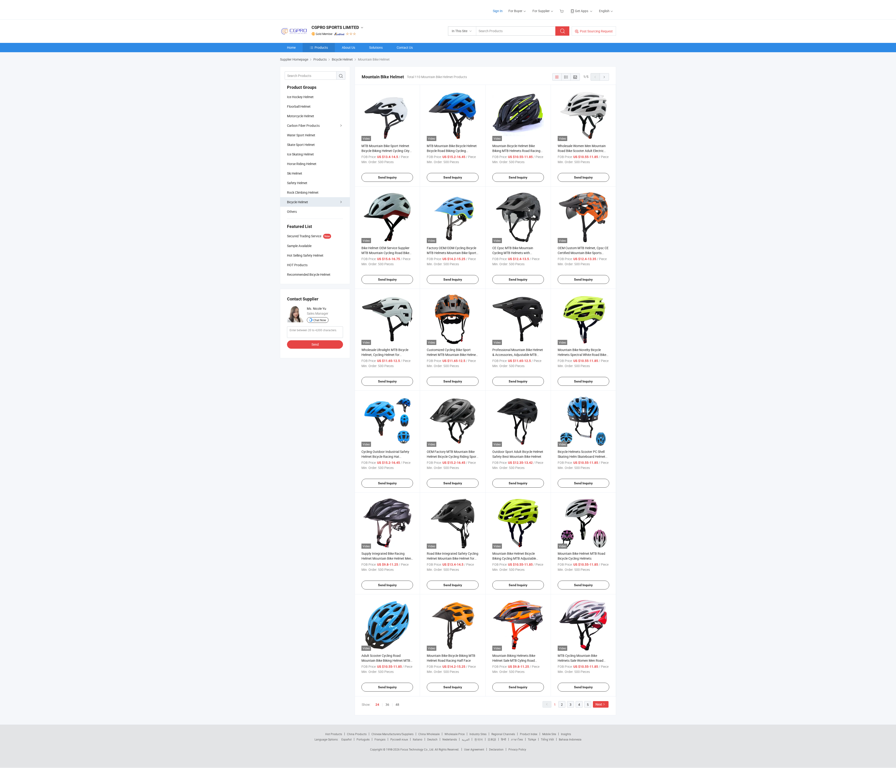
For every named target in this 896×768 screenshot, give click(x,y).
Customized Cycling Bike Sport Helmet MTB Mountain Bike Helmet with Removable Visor (452, 355)
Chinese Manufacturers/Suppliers (392, 734)
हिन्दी (503, 739)
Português (363, 739)
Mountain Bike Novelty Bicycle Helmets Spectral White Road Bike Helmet (582, 355)
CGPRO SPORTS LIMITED (335, 27)
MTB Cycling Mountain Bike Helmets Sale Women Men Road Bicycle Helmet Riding (580, 660)
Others (292, 211)
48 (397, 704)
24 (377, 704)
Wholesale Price (454, 734)
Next (598, 704)
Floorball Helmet (299, 106)
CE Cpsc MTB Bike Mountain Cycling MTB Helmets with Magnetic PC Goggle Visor (512, 253)
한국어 (478, 739)
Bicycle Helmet (297, 202)
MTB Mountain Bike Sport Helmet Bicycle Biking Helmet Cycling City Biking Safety (385, 151)
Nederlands (449, 739)
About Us (348, 47)
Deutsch (432, 739)
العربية (465, 739)
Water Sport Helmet (301, 135)
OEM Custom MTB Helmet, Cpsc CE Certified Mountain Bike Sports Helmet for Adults (583, 253)
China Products (357, 734)
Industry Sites (477, 734)
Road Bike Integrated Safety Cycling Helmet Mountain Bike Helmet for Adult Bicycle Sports (452, 558)
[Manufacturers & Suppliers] (310, 9)
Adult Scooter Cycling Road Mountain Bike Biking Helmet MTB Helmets (385, 660)
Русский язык (399, 739)
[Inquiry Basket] (562, 11)
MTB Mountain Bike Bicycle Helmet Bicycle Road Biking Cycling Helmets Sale (452, 151)
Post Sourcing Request (596, 31)
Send (315, 344)
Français (379, 739)
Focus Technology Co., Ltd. (417, 749)
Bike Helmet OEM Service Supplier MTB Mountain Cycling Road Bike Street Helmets (385, 253)
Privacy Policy (517, 749)
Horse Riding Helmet (301, 164)
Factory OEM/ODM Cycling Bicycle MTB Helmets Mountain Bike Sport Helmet (451, 253)
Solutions (376, 47)
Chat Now (319, 320)
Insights (566, 734)
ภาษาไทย (517, 739)
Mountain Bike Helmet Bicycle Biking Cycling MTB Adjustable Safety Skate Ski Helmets (514, 558)
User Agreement (474, 749)
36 (387, 704)
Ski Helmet (294, 173)
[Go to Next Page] (604, 76)
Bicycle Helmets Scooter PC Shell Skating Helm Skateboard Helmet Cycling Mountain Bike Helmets (581, 456)
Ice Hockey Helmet (300, 97)
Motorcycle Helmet (300, 116)
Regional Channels (503, 734)
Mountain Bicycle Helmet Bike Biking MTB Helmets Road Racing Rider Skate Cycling (516, 151)
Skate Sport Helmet (301, 144)
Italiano (417, 739)
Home (291, 47)
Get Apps (581, 11)
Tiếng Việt (547, 739)
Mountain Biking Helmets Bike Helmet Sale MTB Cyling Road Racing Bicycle (513, 660)
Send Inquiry (387, 177)
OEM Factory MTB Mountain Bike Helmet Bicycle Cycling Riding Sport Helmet (452, 456)
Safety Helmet (297, 183)
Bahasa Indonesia (570, 739)
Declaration (496, 749)
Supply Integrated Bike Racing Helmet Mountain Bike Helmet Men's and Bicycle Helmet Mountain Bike (387, 558)
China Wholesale (429, 734)
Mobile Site (549, 734)
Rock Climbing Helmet (302, 192)
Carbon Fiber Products (303, 125)
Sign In (498, 11)
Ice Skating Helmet (300, 154)
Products (321, 47)
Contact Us (405, 47)
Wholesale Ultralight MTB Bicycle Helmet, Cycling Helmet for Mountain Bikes (384, 355)
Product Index (528, 734)
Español (346, 739)
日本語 (492, 739)
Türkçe (532, 739)
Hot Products (333, 734)
